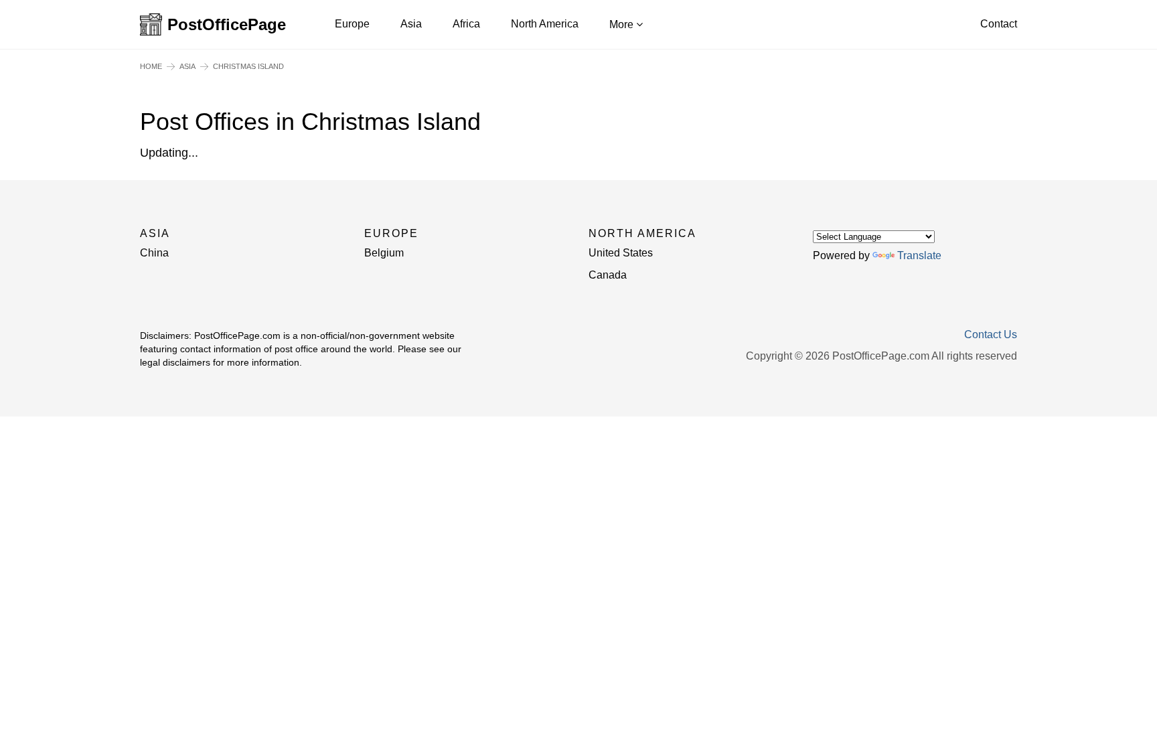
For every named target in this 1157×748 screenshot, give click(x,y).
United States (621, 252)
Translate (919, 255)
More (622, 24)
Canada (608, 275)
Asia (411, 23)
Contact (998, 23)
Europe (352, 23)
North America (544, 23)
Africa (466, 23)
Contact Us (990, 334)
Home (151, 66)
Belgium (384, 252)
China (154, 252)
